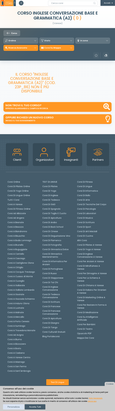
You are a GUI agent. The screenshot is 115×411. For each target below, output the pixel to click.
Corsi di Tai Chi (50, 282)
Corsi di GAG (48, 204)
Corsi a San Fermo (17, 366)
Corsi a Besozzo (15, 226)
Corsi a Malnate (15, 312)
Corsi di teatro (85, 328)
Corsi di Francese (51, 306)
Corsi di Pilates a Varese (89, 244)
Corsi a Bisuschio (16, 235)
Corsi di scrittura (51, 301)
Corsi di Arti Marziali (87, 231)
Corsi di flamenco (51, 240)
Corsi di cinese (50, 231)
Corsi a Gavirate (15, 294)
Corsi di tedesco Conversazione (51, 296)
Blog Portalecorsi (51, 336)
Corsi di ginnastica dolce (55, 249)
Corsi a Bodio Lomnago (19, 240)
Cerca (14, 33)
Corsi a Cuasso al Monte (20, 276)
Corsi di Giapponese (52, 277)
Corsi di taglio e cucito (54, 213)
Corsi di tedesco (51, 199)
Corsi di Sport (84, 226)
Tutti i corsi (13, 199)
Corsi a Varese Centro (18, 357)
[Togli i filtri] (106, 55)
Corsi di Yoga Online (18, 190)
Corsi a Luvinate (15, 307)
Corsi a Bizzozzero (16, 343)
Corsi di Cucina (85, 235)
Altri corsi (82, 240)
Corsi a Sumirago (16, 325)
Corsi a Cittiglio (15, 267)
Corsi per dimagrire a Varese (92, 273)
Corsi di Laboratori (86, 213)
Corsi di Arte (83, 199)
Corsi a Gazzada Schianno (21, 298)
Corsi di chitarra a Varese (90, 285)
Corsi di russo (49, 273)
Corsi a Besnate (15, 222)
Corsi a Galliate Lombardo (20, 289)
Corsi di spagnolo (51, 208)
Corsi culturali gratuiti (53, 331)
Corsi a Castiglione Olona (20, 262)
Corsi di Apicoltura (51, 318)
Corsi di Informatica (87, 190)
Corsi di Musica (85, 217)
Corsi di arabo (49, 222)
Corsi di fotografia (52, 244)
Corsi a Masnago (16, 361)
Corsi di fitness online (18, 208)
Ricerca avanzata (17, 48)
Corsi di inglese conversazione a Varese (89, 255)
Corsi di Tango (50, 327)
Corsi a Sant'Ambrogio (19, 370)
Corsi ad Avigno (15, 334)
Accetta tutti (35, 407)
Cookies (110, 384)
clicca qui (92, 401)
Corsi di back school (52, 226)
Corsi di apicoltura (51, 217)
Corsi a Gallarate (16, 285)
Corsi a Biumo (14, 339)
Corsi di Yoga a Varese (89, 249)
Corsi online (13, 181)
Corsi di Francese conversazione (51, 312)
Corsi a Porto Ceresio (18, 321)
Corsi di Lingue (84, 186)
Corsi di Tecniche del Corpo (91, 204)
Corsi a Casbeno (16, 352)
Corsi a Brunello (15, 244)
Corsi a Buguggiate (17, 249)
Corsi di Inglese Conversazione (50, 288)
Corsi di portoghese (52, 268)
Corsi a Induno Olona (18, 303)
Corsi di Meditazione (87, 312)
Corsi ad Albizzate (16, 213)
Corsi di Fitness (85, 181)
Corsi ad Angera (15, 217)
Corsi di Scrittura (85, 222)
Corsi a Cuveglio (15, 280)
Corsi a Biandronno (17, 231)
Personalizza (13, 407)
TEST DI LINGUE (49, 181)
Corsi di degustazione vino (56, 235)
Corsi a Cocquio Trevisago (21, 271)
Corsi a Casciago (16, 258)
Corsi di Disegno (50, 322)
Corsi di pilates (50, 186)
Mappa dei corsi (85, 337)
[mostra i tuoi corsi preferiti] (96, 55)
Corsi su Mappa (52, 48)
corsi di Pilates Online (18, 186)
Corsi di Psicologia (86, 208)
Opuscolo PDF (84, 333)
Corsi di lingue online (18, 195)
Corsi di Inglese (50, 195)
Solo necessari (95, 398)
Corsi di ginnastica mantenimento (52, 255)
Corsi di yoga (49, 190)
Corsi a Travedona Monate (21, 330)
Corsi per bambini (86, 324)
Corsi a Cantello (15, 253)
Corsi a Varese (14, 204)
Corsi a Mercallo (15, 316)
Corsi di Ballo (83, 195)
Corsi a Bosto (14, 348)
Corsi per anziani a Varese (90, 261)
